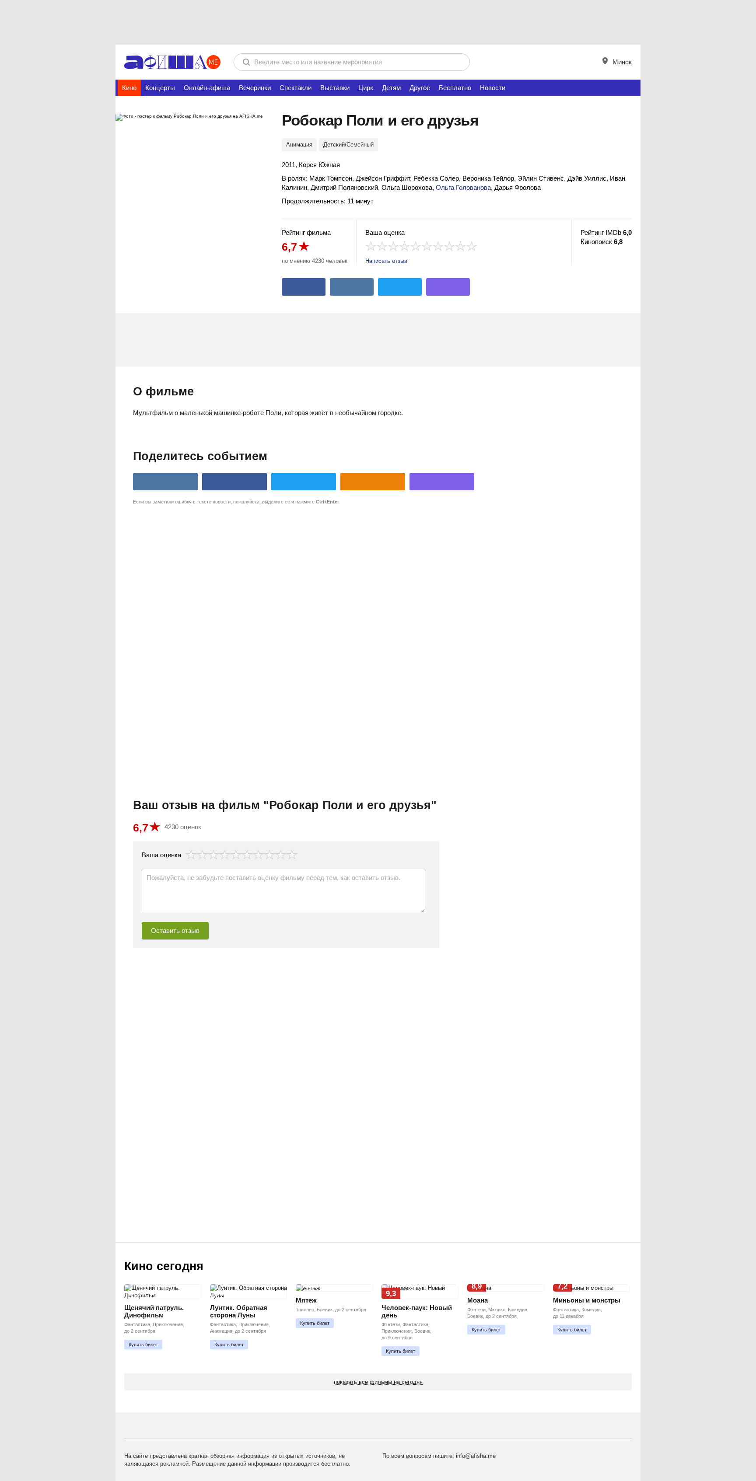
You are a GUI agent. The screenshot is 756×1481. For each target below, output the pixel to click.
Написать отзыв (386, 261)
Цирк (365, 87)
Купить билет (143, 1344)
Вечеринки (255, 87)
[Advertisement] (378, 22)
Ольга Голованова (463, 187)
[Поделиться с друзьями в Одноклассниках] (372, 481)
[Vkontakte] (352, 287)
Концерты (160, 87)
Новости (492, 87)
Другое (420, 87)
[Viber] (448, 287)
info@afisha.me (476, 1456)
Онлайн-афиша (207, 87)
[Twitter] (400, 287)
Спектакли (296, 87)
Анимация (299, 144)
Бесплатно (455, 87)
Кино (129, 87)
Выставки (335, 87)
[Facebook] (304, 287)
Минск (621, 62)
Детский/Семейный (348, 144)
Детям (391, 87)
